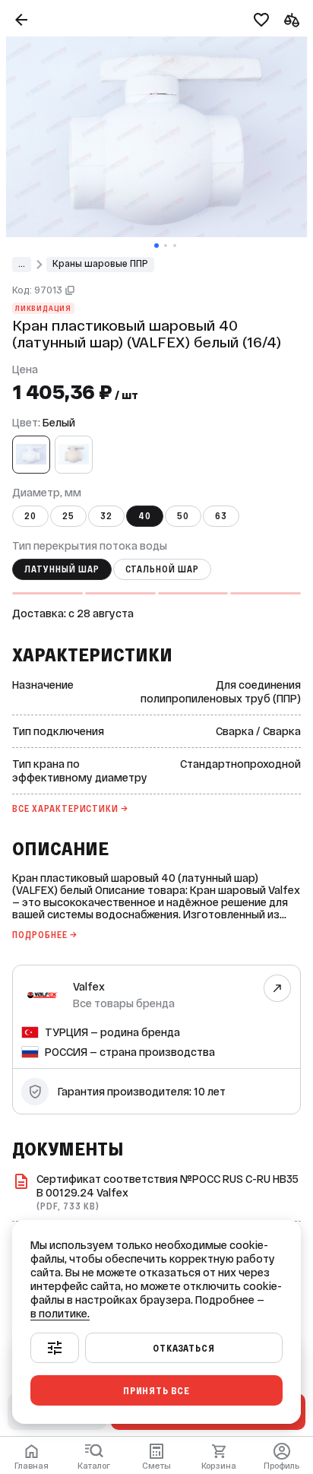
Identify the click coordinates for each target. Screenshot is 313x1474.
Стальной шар (162, 569)
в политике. (60, 1314)
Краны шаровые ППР (100, 263)
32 (106, 516)
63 (221, 516)
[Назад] (21, 20)
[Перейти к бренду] (277, 987)
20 (30, 516)
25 (68, 516)
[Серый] (74, 455)
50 (183, 516)
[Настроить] (54, 1348)
